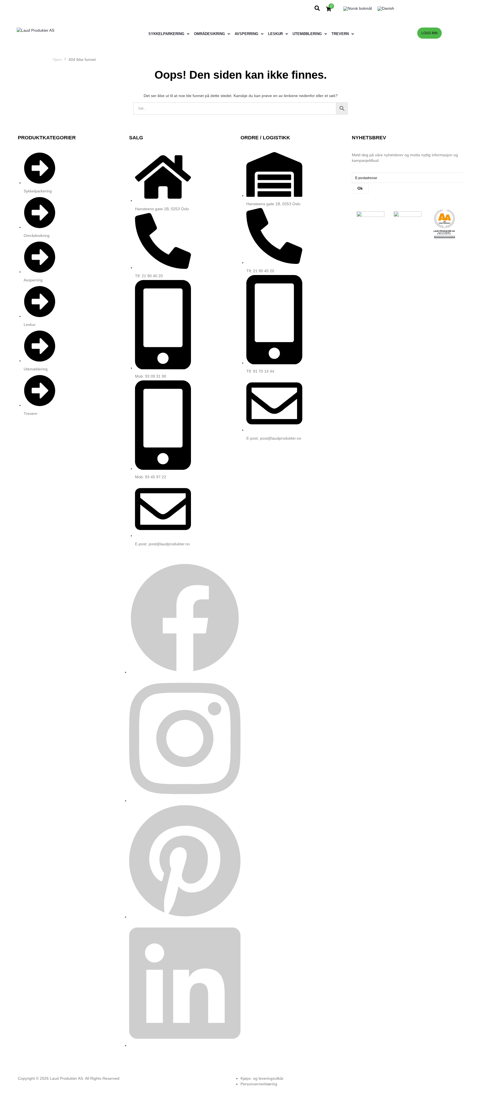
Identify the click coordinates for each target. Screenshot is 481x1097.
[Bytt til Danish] (386, 9)
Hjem (57, 59)
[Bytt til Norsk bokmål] (357, 9)
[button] (169, 34)
